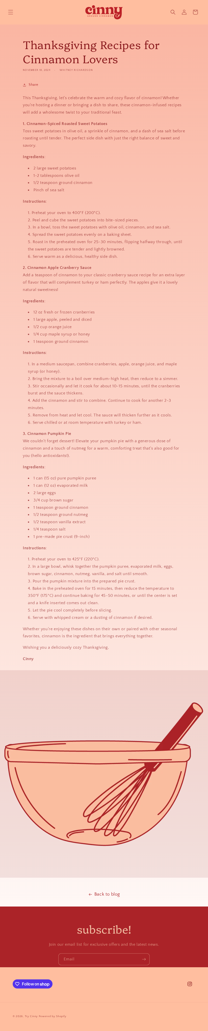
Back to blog (107, 894)
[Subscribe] (143, 959)
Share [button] (33, 85)
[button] (10, 12)
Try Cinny (31, 1016)
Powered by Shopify (52, 1016)
